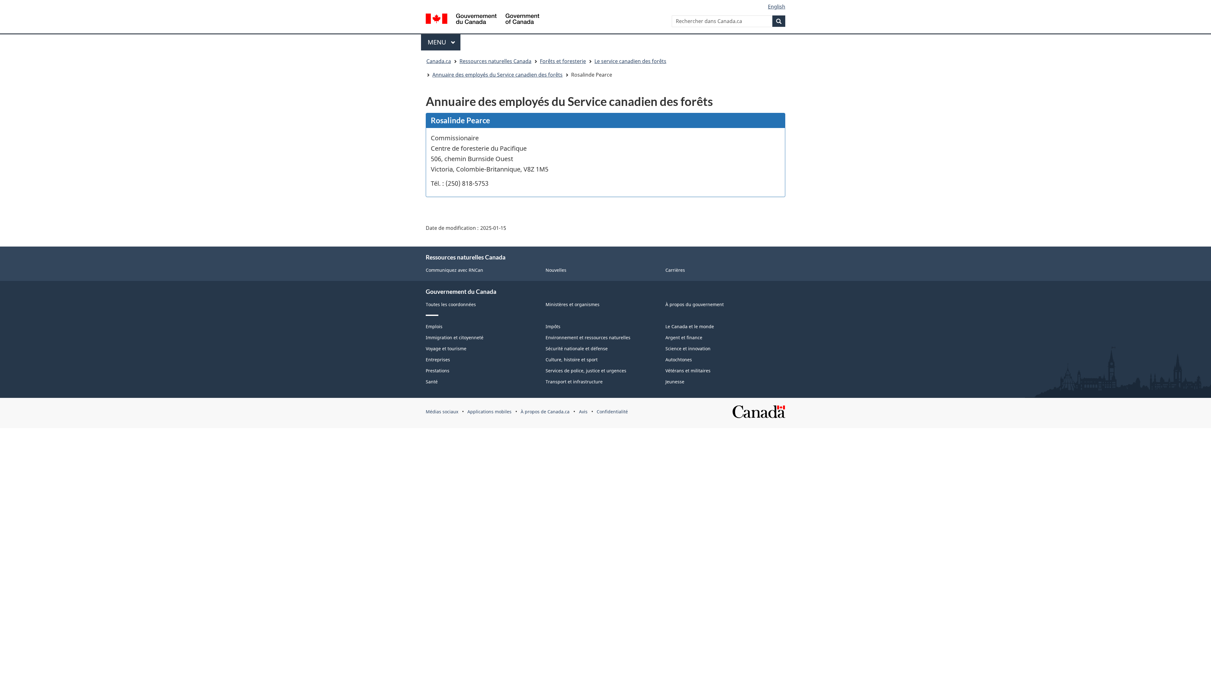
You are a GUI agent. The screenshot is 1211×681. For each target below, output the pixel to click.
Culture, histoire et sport (572, 360)
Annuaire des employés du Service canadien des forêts (497, 74)
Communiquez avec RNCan (454, 270)
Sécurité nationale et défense (577, 349)
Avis (583, 412)
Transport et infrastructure (574, 382)
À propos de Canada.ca (545, 412)
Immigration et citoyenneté (454, 337)
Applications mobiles (489, 412)
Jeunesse (674, 382)
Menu (444, 42)
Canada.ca (438, 61)
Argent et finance (683, 337)
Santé (432, 382)
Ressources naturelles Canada (495, 61)
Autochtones (678, 360)
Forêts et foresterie (563, 61)
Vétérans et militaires (688, 371)
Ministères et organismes (573, 304)
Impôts (553, 326)
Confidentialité (612, 412)
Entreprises (438, 360)
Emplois (434, 326)
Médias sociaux (442, 412)
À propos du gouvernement (694, 304)
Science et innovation (688, 349)
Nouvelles (556, 270)
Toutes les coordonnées (451, 304)
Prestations (437, 371)
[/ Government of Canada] (482, 19)
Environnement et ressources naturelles (588, 337)
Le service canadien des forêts (630, 61)
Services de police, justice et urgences (586, 371)
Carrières (675, 270)
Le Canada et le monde (689, 326)
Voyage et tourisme (446, 349)
